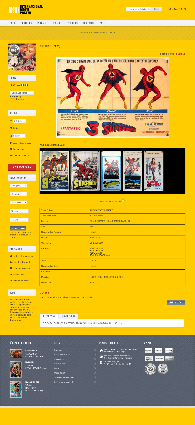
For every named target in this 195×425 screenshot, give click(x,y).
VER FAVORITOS (22, 167)
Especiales (58, 350)
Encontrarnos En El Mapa (114, 351)
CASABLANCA (31, 350)
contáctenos (18, 274)
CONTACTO (57, 23)
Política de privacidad (63, 382)
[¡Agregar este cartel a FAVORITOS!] (123, 200)
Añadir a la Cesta (176, 302)
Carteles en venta (21, 281)
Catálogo (83, 32)
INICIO (13, 23)
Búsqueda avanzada (63, 354)
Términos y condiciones (64, 377)
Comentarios (18, 149)
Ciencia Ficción (98, 32)
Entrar (56, 368)
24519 (111, 32)
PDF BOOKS (73, 23)
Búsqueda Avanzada (22, 143)
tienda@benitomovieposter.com (118, 358)
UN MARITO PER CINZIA (32, 383)
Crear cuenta (59, 363)
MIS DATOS (42, 23)
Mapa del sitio (60, 373)
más (41, 356)
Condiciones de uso (21, 268)
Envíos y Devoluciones (23, 256)
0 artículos (17, 128)
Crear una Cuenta (20, 155)
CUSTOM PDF (89, 23)
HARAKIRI (29, 362)
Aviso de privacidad (21, 262)
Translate (20, 99)
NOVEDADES (27, 23)
